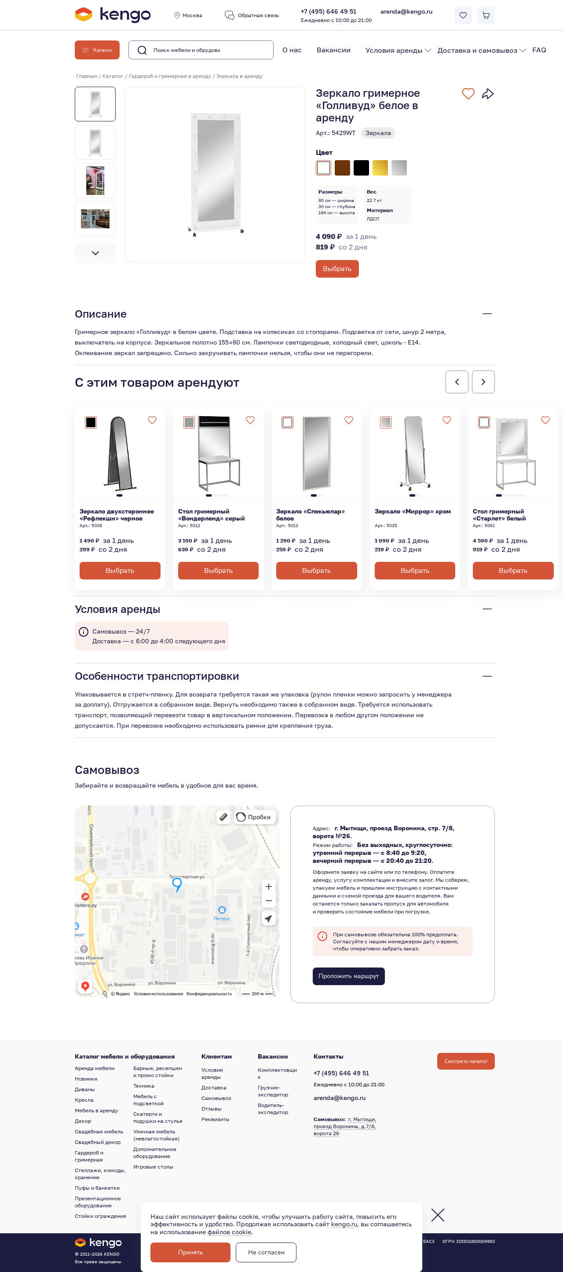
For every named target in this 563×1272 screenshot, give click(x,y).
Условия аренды (394, 50)
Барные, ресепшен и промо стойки (157, 1071)
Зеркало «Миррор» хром (413, 511)
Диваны (85, 1089)
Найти (252, 50)
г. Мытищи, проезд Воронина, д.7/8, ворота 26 (345, 1126)
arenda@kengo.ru (406, 11)
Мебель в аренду (96, 1110)
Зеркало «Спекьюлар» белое (310, 515)
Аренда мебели (94, 1068)
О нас (292, 49)
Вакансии (334, 49)
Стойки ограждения (100, 1216)
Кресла (84, 1099)
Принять (190, 1252)
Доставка (214, 1087)
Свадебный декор (98, 1142)
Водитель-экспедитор (273, 1108)
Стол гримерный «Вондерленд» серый (211, 515)
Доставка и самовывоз (477, 50)
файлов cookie (229, 1231)
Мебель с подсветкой (148, 1100)
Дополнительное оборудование (154, 1152)
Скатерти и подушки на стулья (158, 1117)
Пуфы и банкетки (97, 1187)
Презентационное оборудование (98, 1202)
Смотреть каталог (466, 1061)
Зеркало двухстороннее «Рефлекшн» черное (117, 515)
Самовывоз (216, 1098)
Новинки (86, 1078)
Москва (192, 15)
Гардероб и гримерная (89, 1156)
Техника (143, 1085)
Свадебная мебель (99, 1131)
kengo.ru (344, 1224)
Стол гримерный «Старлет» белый (499, 515)
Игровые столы (153, 1166)
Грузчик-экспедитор (273, 1091)
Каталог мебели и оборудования (125, 1056)
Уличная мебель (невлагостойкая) (156, 1135)
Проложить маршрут (348, 976)
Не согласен (266, 1252)
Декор (83, 1121)
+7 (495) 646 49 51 (336, 15)
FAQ (539, 49)
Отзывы (211, 1108)
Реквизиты (215, 1119)
